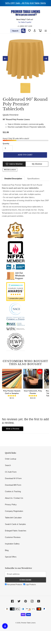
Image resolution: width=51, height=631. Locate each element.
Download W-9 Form (13, 478)
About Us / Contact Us (14, 498)
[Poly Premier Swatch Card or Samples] (12, 379)
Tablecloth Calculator (13, 517)
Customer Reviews (13, 537)
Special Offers (10, 557)
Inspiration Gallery (12, 544)
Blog (7, 550)
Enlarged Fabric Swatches (15, 531)
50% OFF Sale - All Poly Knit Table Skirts (25, 3)
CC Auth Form (11, 472)
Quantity (6, 143)
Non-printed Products (14, 584)
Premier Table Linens (28, 623)
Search (8, 465)
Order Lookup (10, 459)
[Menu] (45, 30)
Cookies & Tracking (13, 491)
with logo (10, 170)
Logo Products (30, 584)
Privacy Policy (11, 504)
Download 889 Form (13, 485)
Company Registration (14, 511)
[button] (5, 626)
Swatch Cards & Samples (15, 524)
